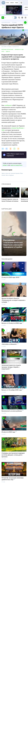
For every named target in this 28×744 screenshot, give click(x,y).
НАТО (3, 51)
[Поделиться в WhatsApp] (14, 149)
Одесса (8, 51)
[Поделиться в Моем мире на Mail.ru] (18, 149)
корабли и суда (19, 49)
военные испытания (7, 49)
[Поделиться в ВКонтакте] (6, 149)
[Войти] (22, 17)
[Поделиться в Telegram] (3, 149)
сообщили (8, 105)
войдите (5, 165)
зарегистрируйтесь (16, 165)
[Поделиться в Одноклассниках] (10, 149)
